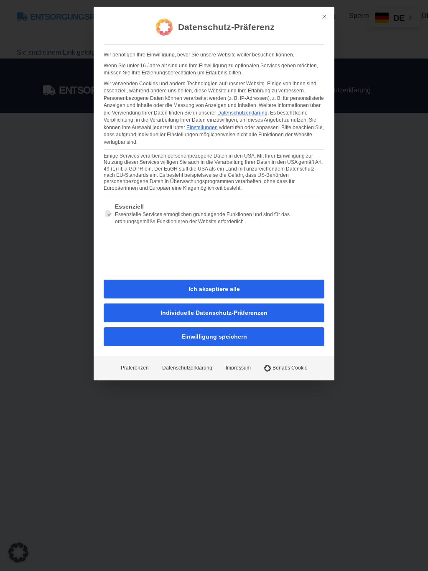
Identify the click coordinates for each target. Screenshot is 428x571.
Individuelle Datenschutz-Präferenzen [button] (214, 312)
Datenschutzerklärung (242, 113)
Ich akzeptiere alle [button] (214, 289)
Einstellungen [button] (202, 127)
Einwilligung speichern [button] (214, 336)
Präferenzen (135, 368)
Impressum (238, 368)
